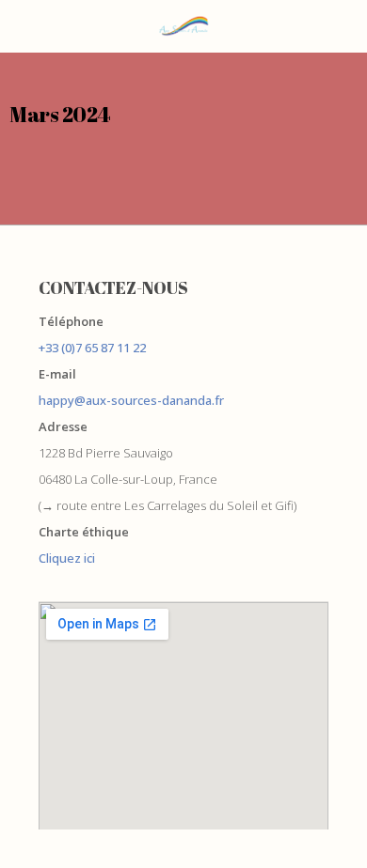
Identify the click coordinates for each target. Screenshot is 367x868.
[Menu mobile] (24, 26)
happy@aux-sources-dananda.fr (131, 400)
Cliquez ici (67, 558)
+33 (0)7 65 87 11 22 (92, 347)
